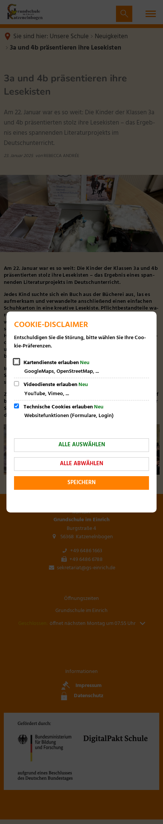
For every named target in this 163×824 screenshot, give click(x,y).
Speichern (81, 482)
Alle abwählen (81, 463)
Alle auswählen (81, 444)
